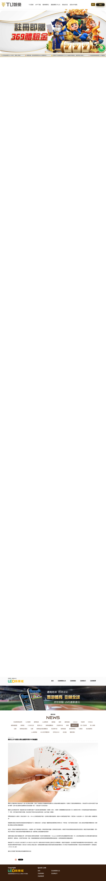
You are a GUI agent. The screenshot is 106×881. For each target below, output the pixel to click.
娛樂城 (22, 725)
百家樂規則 (73, 680)
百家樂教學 (93, 680)
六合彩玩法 (31, 725)
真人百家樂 (83, 725)
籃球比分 (39, 725)
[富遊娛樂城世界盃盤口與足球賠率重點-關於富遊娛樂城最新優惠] (16, 681)
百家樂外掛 (60, 725)
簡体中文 (14, 678)
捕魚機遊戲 (14, 725)
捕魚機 (53, 722)
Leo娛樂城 (34, 732)
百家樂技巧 (83, 680)
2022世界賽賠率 (44, 732)
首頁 (52, 680)
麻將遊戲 (63, 728)
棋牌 (67, 725)
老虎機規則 (89, 728)
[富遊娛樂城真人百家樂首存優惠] (16, 870)
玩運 (15, 728)
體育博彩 (72, 732)
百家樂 (83, 722)
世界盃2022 (56, 732)
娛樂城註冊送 (23, 728)
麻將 (60, 722)
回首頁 (9, 678)
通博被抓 (36, 722)
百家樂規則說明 (17, 722)
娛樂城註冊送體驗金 (42, 728)
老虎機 (65, 732)
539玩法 (90, 722)
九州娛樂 (28, 722)
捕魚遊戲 (67, 722)
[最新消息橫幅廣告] (53, 698)
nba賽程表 (45, 722)
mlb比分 (75, 722)
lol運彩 (81, 728)
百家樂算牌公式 (62, 680)
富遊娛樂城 (72, 728)
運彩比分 (74, 725)
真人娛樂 (92, 725)
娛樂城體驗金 (49, 725)
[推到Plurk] (16, 859)
